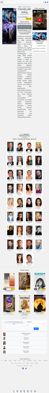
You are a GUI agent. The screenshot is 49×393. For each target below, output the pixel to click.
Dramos (28, 135)
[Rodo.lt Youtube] (26, 368)
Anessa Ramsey (20, 194)
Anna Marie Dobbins (38, 222)
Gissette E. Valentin (38, 166)
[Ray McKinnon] (20, 202)
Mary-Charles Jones (20, 264)
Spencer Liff (29, 264)
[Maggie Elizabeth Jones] (20, 230)
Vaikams (35, 360)
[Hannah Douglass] (10, 202)
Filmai (19, 6)
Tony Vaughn (29, 236)
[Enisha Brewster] (38, 202)
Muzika (40, 360)
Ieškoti (36, 328)
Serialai (10, 360)
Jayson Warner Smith (29, 250)
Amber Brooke (29, 208)
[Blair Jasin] (10, 216)
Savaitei (27, 363)
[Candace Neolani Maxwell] (29, 188)
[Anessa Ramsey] (20, 188)
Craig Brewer (38, 180)
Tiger (24, 290)
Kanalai (31, 363)
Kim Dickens (39, 152)
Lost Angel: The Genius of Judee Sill (24, 313)
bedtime (45, 2)
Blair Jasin (10, 222)
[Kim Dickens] (38, 146)
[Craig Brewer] (38, 174)
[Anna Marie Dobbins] (38, 216)
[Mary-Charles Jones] (20, 258)
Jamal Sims (10, 152)
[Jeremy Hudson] (10, 244)
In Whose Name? (40, 313)
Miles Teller (29, 152)
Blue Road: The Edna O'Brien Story (40, 291)
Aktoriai (30, 365)
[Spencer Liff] (29, 258)
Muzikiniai (26, 134)
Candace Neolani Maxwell (29, 194)
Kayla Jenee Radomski (38, 194)
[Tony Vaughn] (29, 230)
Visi (1, 360)
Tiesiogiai (36, 363)
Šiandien (19, 363)
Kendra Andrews (29, 166)
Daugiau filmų (24, 317)
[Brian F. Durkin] (38, 230)
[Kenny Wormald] (10, 174)
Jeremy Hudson (10, 250)
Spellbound (9, 313)
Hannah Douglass (10, 208)
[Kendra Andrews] (29, 160)
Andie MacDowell (20, 166)
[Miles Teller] (29, 146)
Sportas (15, 360)
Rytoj (24, 363)
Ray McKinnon (20, 208)
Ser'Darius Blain (20, 250)
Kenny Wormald (10, 180)
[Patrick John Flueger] (10, 188)
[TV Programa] (2, 2)
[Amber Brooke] (29, 202)
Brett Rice (10, 166)
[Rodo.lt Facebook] (23, 368)
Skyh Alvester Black (20, 222)
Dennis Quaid (20, 152)
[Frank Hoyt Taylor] (20, 174)
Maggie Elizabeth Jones (20, 236)
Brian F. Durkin (38, 236)
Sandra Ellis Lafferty (38, 250)
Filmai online (25, 365)
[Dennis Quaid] (20, 146)
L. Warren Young (10, 236)
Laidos (24, 360)
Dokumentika (29, 360)
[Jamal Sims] (10, 146)
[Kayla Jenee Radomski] (38, 188)
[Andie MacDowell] (20, 160)
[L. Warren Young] (10, 230)
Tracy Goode (29, 222)
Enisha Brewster (38, 208)
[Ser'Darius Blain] (20, 244)
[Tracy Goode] (29, 216)
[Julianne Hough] (29, 174)
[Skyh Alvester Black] (20, 216)
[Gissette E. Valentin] (38, 160)
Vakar (16, 363)
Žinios (19, 360)
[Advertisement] (24, 126)
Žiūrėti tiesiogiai (24, 359)
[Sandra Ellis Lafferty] (38, 244)
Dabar (12, 363)
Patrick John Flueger (10, 194)
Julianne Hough (29, 180)
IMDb (27, 19)
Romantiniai (22, 135)
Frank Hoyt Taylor (20, 180)
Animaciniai (45, 360)
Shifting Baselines (9, 290)
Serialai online (19, 365)
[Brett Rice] (10, 160)
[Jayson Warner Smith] (29, 244)
